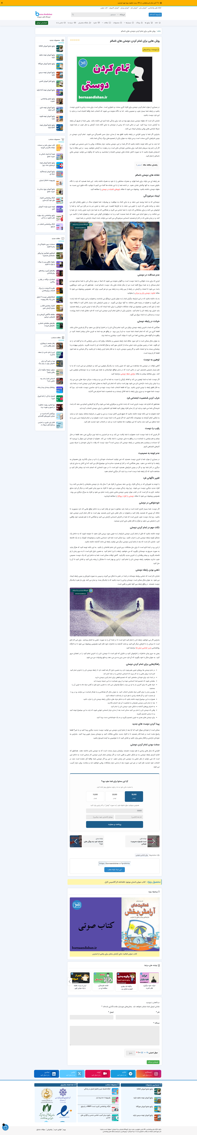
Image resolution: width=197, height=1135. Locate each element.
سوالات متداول (40, 1129)
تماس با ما (59, 23)
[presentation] (69, 981)
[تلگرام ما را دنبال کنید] (130, 1074)
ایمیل (110, 1012)
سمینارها (128, 23)
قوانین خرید (57, 1129)
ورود (64, 1129)
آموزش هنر (134, 8)
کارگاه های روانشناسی (154, 8)
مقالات (106, 23)
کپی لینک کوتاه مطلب (115, 869)
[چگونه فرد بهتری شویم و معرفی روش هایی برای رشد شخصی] (126, 978)
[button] (2, 3)
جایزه (95, 23)
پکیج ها (147, 23)
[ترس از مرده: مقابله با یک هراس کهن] (80, 977)
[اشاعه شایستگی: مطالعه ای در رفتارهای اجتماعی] (103, 977)
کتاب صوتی (104, 8)
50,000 (134, 796)
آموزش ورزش (125, 8)
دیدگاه (156, 1023)
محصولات (116, 23)
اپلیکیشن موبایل (42, 23)
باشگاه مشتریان (83, 23)
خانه (156, 23)
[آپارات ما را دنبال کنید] (105, 1074)
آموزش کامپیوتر (114, 8)
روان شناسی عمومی (142, 855)
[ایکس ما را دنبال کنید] (79, 1074)
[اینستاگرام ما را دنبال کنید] (156, 1074)
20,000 (114, 796)
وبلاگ (138, 23)
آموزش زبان (142, 8)
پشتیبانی (49, 1129)
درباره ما (70, 23)
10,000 (95, 796)
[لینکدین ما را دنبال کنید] (53, 1073)
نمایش (139, 165)
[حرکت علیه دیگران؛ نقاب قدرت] (149, 977)
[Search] (73, 14)
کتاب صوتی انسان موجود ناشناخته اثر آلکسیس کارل (125, 882)
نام (157, 1012)
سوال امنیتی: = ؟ (147, 1052)
